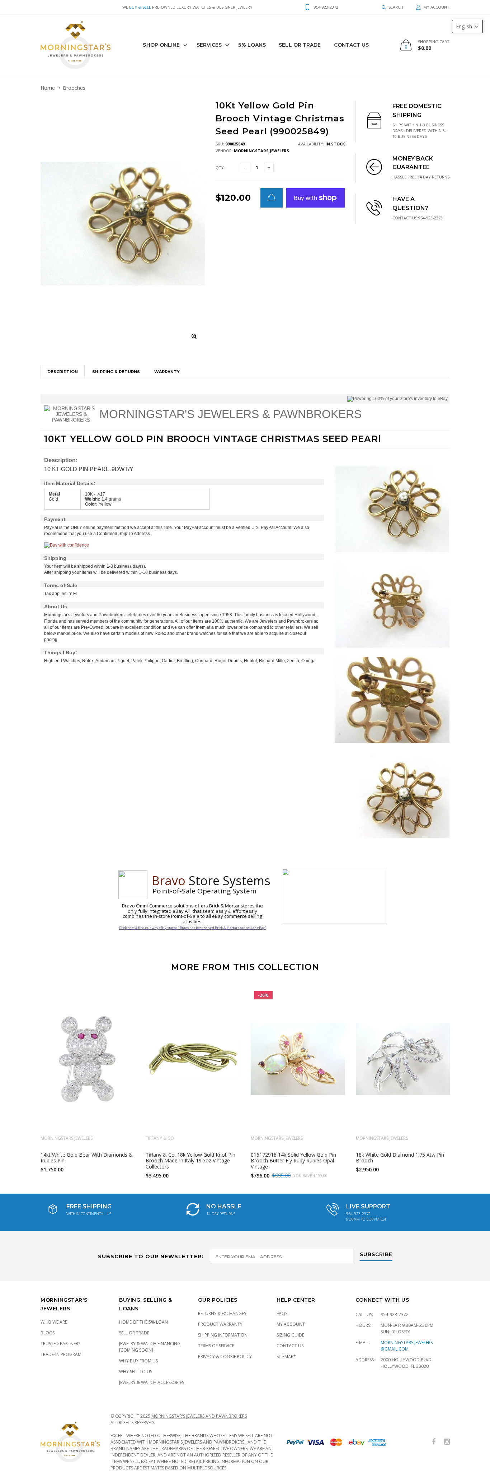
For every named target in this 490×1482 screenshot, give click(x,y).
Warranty (167, 371)
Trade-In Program (61, 1354)
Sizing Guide (290, 1335)
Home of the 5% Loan (143, 1322)
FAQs (282, 1313)
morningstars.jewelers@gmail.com (407, 1345)
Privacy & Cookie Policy (225, 1356)
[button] (467, 26)
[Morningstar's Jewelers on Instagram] (447, 1442)
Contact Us (351, 45)
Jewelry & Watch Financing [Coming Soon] (149, 1347)
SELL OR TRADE (300, 45)
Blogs (48, 1333)
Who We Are (54, 1322)
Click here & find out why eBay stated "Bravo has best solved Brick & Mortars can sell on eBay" (192, 927)
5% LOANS (252, 45)
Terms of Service (216, 1346)
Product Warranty (220, 1324)
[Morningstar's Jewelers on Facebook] (433, 1442)
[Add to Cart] (271, 198)
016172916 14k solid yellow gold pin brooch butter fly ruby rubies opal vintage (293, 1160)
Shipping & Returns (116, 371)
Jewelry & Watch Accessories (151, 1382)
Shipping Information (223, 1335)
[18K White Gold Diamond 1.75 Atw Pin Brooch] (403, 1059)
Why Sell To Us (135, 1372)
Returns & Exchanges (222, 1313)
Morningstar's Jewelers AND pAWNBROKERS (199, 1416)
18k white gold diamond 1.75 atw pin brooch (400, 1157)
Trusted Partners (60, 1344)
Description (62, 371)
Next (465, 1080)
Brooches (74, 87)
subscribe (376, 1255)
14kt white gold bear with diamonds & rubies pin (87, 1157)
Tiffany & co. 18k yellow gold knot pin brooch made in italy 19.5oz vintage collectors (190, 1160)
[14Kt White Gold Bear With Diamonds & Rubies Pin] (88, 1059)
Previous (25, 1080)
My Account (291, 1324)
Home (48, 87)
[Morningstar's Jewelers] (75, 45)
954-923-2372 (395, 1314)
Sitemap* (286, 1356)
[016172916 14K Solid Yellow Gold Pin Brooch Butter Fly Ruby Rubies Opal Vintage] (298, 1059)
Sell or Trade (134, 1333)
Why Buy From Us (138, 1361)
